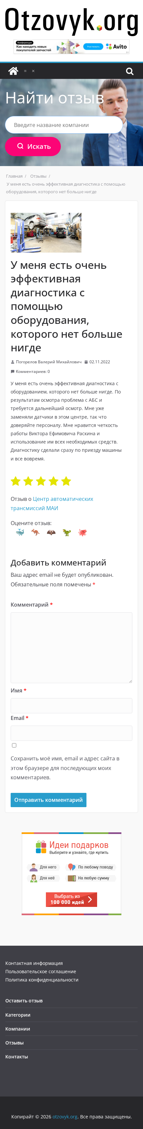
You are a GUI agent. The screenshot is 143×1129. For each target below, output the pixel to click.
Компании (17, 1029)
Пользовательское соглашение (40, 971)
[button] (20, 532)
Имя (19, 690)
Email (20, 718)
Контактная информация (34, 963)
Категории (18, 1015)
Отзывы (14, 1043)
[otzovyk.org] (13, 71)
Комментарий (32, 604)
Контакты (16, 1056)
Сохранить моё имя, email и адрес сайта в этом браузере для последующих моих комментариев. (65, 768)
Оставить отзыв (24, 1000)
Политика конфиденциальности (41, 980)
